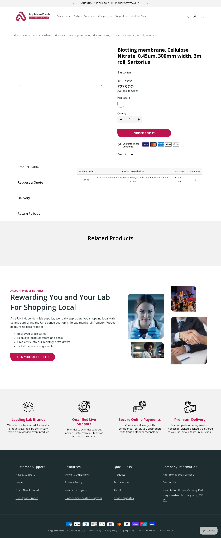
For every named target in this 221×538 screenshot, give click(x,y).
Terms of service (166, 530)
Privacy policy (111, 530)
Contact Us (169, 482)
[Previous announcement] (74, 3)
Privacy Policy (73, 482)
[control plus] (139, 119)
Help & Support (25, 475)
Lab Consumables (41, 35)
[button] (63, 16)
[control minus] (120, 119)
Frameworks (121, 482)
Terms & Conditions (77, 475)
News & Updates (124, 498)
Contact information (146, 530)
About (117, 490)
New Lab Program (76, 490)
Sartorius (124, 72)
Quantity (122, 113)
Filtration (60, 35)
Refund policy (95, 530)
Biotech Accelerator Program (83, 498)
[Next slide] (101, 85)
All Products (20, 35)
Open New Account (27, 490)
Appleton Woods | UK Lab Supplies (65, 531)
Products (119, 475)
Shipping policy (127, 530)
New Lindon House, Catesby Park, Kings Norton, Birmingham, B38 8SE (184, 495)
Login (19, 482)
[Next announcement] (147, 3)
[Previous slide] (19, 85)
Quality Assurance (27, 498)
